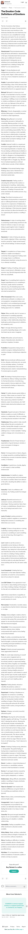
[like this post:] (2, 21)
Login (22, 2)
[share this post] (25, 21)
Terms (18, 926)
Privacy (12, 926)
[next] (26, 906)
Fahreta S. (7, 1)
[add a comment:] (6, 21)
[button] (26, 3)
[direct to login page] (16, 886)
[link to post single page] (14, 908)
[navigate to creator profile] (2, 2)
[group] (14, 908)
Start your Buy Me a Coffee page (13, 929)
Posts (10, 7)
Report (24, 926)
